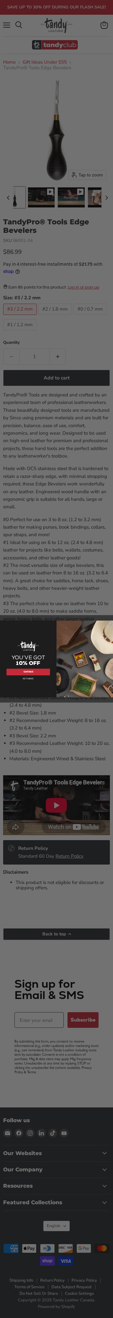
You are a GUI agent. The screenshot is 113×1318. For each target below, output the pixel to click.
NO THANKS (28, 678)
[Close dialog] (110, 623)
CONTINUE (28, 672)
